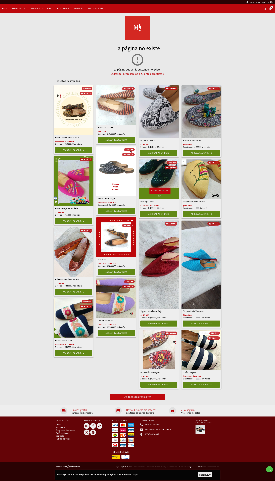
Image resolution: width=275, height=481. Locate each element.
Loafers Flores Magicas (150, 372)
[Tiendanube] (68, 467)
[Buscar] (265, 8)
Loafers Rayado (190, 372)
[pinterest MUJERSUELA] (93, 432)
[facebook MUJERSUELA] (93, 426)
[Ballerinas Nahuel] (116, 105)
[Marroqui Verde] (159, 179)
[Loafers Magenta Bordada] (74, 181)
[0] (270, 10)
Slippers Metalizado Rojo (151, 311)
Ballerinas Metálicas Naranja (67, 279)
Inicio (4, 9)
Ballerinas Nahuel (105, 128)
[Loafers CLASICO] (159, 111)
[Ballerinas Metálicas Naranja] (74, 252)
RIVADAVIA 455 (152, 434)
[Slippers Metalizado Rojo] (159, 265)
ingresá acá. (193, 467)
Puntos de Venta (95, 9)
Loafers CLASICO (148, 141)
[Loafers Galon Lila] (116, 298)
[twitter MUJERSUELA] (87, 432)
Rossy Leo (102, 260)
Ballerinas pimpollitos (192, 141)
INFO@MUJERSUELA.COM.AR (158, 429)
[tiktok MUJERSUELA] (99, 426)
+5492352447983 (153, 424)
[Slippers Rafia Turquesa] (201, 265)
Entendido (205, 475)
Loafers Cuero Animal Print (67, 137)
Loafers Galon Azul (63, 341)
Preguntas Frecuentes (41, 9)
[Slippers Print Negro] (116, 171)
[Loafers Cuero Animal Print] (74, 110)
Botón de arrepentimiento (209, 467)
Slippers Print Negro (106, 199)
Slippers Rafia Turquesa (193, 311)
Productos (17, 9)
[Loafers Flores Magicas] (159, 350)
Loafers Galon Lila (105, 321)
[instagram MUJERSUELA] (87, 426)
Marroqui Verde (147, 202)
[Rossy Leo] (116, 237)
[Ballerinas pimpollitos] (201, 111)
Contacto (78, 9)
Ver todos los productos (137, 397)
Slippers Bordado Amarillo (194, 202)
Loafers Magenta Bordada (66, 208)
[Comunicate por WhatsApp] (269, 469)
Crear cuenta (255, 2)
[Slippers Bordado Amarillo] (201, 179)
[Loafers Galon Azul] (74, 318)
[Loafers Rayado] (201, 350)
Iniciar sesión (267, 2)
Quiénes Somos (62, 9)
